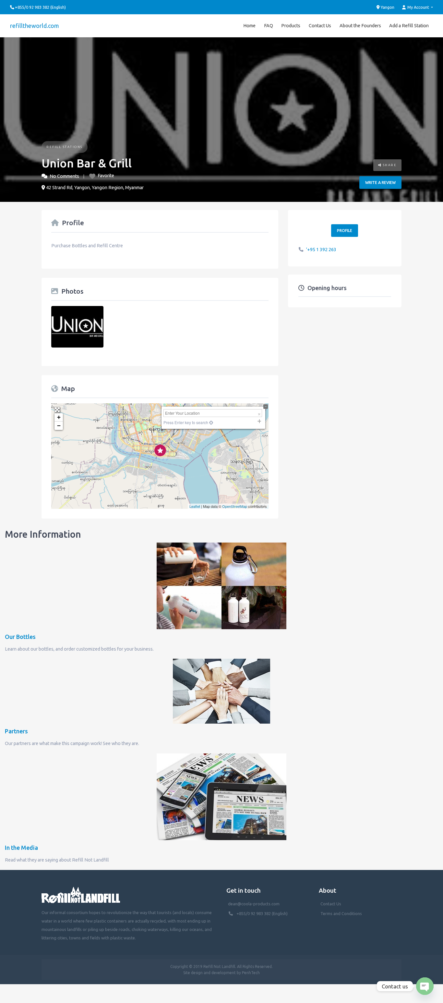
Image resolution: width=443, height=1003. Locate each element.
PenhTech (251, 973)
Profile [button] (344, 230)
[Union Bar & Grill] (160, 450)
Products (290, 25)
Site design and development (209, 973)
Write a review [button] (380, 182)
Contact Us (320, 25)
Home (249, 25)
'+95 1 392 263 (321, 249)
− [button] (59, 425)
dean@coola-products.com (254, 903)
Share (389, 165)
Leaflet (194, 506)
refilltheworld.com (34, 25)
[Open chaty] (425, 986)
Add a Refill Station (409, 25)
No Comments (64, 176)
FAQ (268, 25)
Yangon (387, 7)
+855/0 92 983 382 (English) (262, 913)
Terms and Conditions (341, 913)
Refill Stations (64, 147)
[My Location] (210, 422)
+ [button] (59, 417)
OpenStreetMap (234, 506)
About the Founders (360, 25)
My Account (418, 7)
